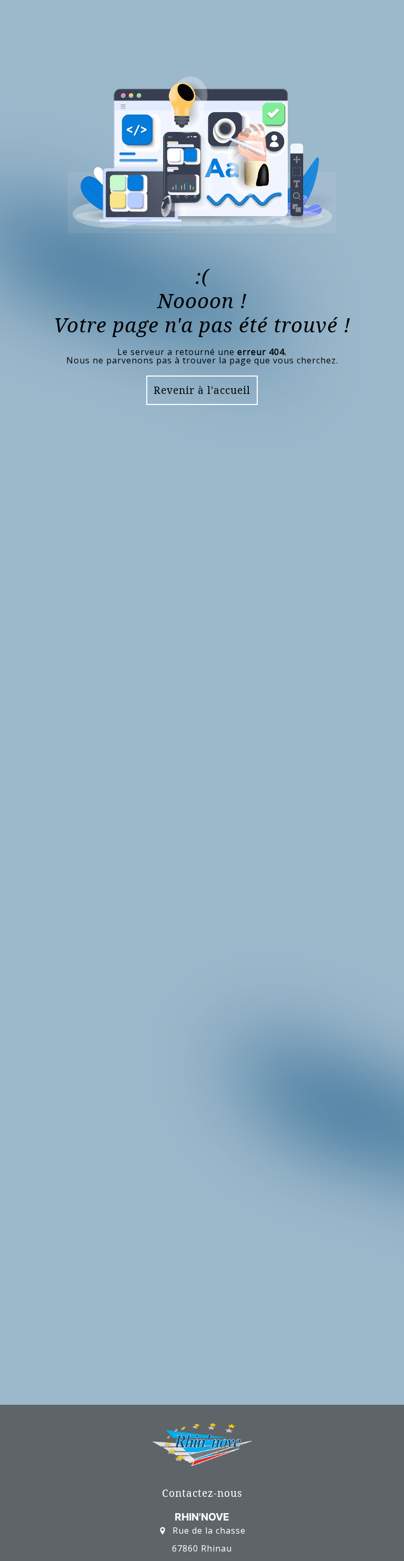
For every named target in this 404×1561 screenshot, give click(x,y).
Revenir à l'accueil (202, 390)
